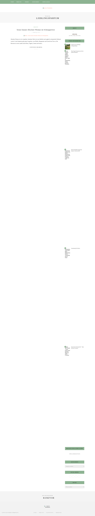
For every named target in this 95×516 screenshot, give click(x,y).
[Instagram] (76, 476)
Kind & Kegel (46, 1)
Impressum (58, 512)
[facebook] (72, 1)
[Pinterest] (79, 476)
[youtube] (90, 512)
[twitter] (82, 512)
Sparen (27, 1)
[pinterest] (77, 1)
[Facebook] (70, 476)
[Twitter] (73, 476)
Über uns (18, 1)
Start (12, 1)
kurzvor (48, 498)
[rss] (80, 1)
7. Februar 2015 (36, 32)
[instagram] (75, 1)
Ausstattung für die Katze (75, 248)
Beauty (36, 27)
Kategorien (35, 1)
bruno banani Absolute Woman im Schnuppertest (36, 30)
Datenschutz (49, 512)
